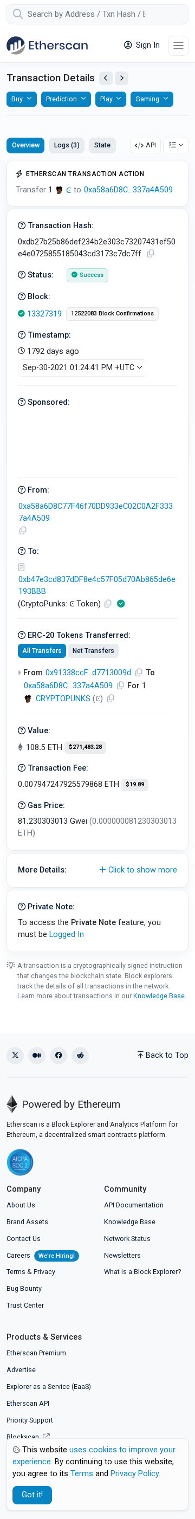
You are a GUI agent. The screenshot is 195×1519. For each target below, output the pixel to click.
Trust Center (25, 1305)
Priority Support (29, 1420)
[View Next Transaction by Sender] (121, 78)
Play (106, 99)
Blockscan (23, 1437)
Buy (17, 99)
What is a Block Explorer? (142, 1272)
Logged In (66, 934)
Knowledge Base (159, 996)
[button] (97, 870)
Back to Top (167, 1055)
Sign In (147, 45)
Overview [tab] (26, 145)
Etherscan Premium (36, 1353)
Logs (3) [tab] (67, 145)
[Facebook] (58, 1055)
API (151, 145)
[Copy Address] (23, 530)
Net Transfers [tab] (93, 651)
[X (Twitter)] (15, 1055)
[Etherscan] (47, 45)
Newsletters (122, 1255)
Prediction (61, 99)
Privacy (44, 1272)
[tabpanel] (97, 556)
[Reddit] (80, 1055)
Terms (15, 1272)
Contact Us (23, 1238)
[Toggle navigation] (178, 46)
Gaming (147, 99)
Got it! (32, 1494)
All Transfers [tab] (42, 651)
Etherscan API (27, 1403)
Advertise (21, 1370)
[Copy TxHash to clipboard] (150, 253)
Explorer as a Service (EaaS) (48, 1386)
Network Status (127, 1238)
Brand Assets (27, 1222)
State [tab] (102, 145)
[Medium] (37, 1055)
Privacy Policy (134, 1473)
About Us (20, 1205)
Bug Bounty (24, 1288)
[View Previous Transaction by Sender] (106, 78)
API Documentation (134, 1205)
